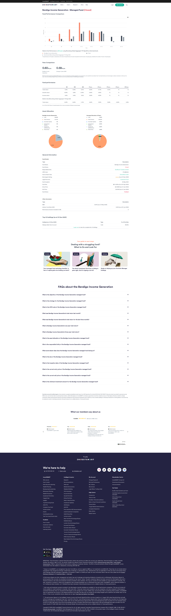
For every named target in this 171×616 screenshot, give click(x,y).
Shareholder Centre (117, 477)
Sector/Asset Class (47, 174)
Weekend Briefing (68, 489)
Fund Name (45, 164)
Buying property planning (49, 489)
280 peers (60, 51)
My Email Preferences (94, 482)
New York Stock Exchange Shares (72, 518)
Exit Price (44, 189)
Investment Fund (124, 179)
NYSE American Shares (69, 536)
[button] (43, 431)
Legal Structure (46, 179)
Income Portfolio (68, 493)
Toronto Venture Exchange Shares (72, 534)
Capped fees (46, 498)
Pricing (65, 541)
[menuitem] (62, 5)
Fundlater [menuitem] (63, 1)
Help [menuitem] (87, 4)
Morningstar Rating (47, 177)
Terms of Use (92, 497)
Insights (45, 500)
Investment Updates (69, 502)
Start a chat (63, 471)
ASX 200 (66, 507)
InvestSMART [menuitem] (45, 1)
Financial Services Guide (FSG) (105, 562)
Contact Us (92, 495)
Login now (76, 227)
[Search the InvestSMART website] (127, 5)
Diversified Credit (124, 174)
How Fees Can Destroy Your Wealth (85, 594)
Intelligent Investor (69, 477)
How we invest (46, 527)
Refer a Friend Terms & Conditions (97, 502)
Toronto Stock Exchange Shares (72, 532)
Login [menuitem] (112, 4)
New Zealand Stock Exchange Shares (73, 539)
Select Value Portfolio (69, 500)
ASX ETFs (45, 505)
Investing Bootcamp (48, 514)
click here (69, 574)
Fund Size (44, 184)
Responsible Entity (46, 169)
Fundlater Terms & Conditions (96, 499)
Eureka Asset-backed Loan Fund (120, 490)
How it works (46, 482)
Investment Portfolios (48, 495)
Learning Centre (47, 529)
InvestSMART (46, 477)
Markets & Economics (69, 486)
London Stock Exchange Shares (71, 523)
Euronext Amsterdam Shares (71, 530)
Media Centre (92, 513)
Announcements (116, 484)
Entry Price (45, 186)
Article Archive (46, 509)
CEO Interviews (67, 491)
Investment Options (48, 524)
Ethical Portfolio (68, 498)
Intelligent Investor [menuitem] (54, 1)
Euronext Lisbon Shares (69, 527)
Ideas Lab (66, 484)
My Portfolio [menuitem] (69, 1)
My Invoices (92, 486)
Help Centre (92, 492)
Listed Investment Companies (71, 511)
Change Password (93, 480)
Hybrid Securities (68, 514)
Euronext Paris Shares (69, 525)
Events (44, 511)
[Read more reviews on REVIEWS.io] (122, 444)
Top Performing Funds (48, 502)
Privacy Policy (92, 504)
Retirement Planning (48, 491)
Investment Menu (61, 574)
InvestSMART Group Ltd (118, 480)
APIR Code (45, 172)
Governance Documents (118, 482)
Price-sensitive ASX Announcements (73, 509)
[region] (85, 431)
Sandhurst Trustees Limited (122, 169)
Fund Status (45, 167)
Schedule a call (77, 471)
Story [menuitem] (82, 4)
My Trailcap (92, 484)
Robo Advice (92, 511)
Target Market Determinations (96, 506)
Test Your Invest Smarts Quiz (50, 516)
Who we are (46, 480)
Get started (120, 4)
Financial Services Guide (49, 609)
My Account (92, 477)
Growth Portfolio (68, 495)
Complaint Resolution (94, 508)
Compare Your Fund (48, 507)
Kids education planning (49, 484)
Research (66, 480)
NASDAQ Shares (68, 520)
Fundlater (45, 519)
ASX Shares (66, 505)
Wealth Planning (47, 486)
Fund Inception (46, 182)
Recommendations (68, 482)
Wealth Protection (47, 493)
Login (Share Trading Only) (95, 489)
